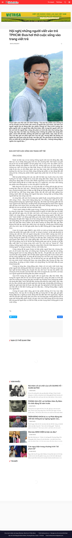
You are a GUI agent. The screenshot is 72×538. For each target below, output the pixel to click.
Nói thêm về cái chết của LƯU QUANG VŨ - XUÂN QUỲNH (45, 387)
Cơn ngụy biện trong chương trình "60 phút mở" (43, 448)
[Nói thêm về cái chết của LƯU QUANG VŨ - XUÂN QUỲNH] (18, 391)
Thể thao (59, 2)
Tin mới (14, 461)
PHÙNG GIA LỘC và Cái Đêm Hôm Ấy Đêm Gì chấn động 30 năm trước (45, 402)
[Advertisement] (36, 515)
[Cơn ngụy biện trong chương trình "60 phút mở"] (18, 451)
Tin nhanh (51, 2)
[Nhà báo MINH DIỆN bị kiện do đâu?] (18, 437)
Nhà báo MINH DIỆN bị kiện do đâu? (42, 432)
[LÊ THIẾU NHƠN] (11, 2)
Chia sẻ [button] (14, 317)
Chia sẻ (60, 317)
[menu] (2, 2)
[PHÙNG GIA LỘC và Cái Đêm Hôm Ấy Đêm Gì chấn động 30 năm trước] (18, 406)
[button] (65, 2)
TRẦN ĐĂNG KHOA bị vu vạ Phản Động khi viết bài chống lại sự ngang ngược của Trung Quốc (45, 418)
